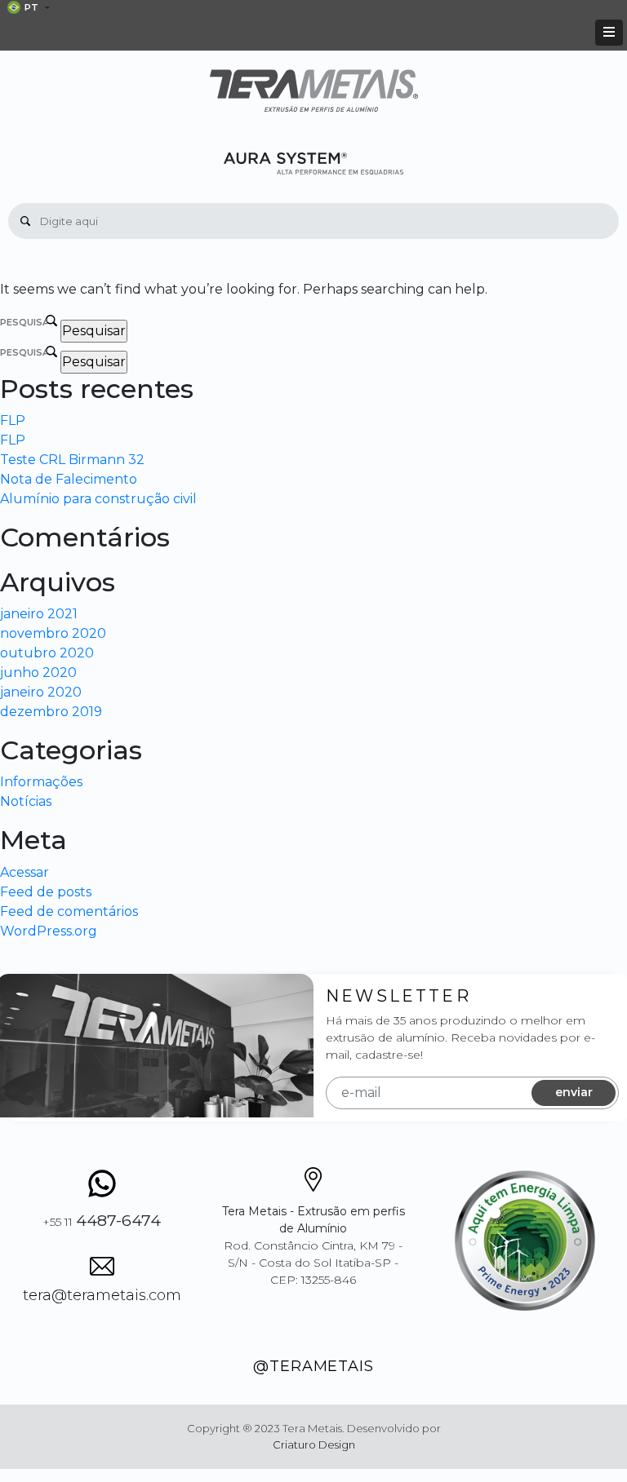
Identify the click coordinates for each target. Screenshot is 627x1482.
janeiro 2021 (39, 614)
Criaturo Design (314, 1444)
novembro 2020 (53, 633)
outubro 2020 (47, 653)
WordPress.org (48, 931)
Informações (41, 782)
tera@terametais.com (102, 1295)
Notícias (25, 801)
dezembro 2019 (51, 711)
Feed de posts (45, 892)
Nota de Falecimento (68, 479)
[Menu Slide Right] (609, 32)
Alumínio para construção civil (98, 499)
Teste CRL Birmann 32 (72, 459)
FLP (12, 420)
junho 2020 (38, 672)
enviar (574, 1092)
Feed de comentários (69, 911)
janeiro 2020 (41, 692)
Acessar (24, 872)
